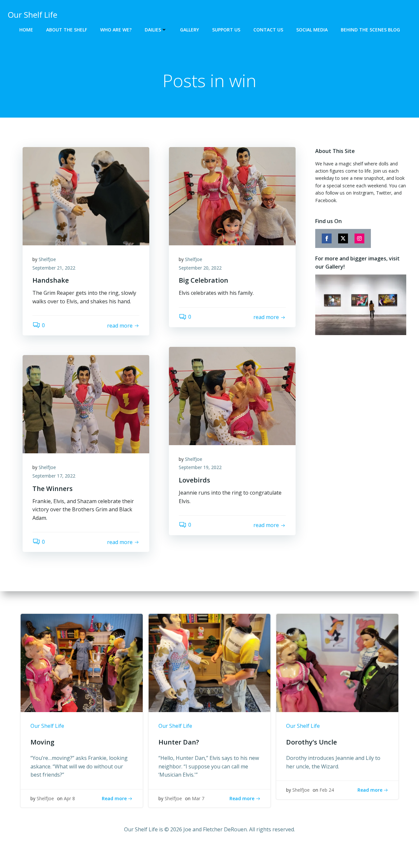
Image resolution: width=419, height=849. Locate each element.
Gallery (189, 30)
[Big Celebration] (232, 195)
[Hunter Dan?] (210, 662)
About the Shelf (66, 30)
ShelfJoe (47, 259)
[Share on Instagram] (359, 238)
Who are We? (116, 30)
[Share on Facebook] (327, 238)
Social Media (312, 30)
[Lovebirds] (232, 395)
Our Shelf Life (47, 725)
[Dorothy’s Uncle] (337, 662)
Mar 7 (198, 798)
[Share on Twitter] (343, 238)
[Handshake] (86, 195)
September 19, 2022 (200, 467)
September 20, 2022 (200, 268)
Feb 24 (326, 790)
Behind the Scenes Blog (370, 30)
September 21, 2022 (53, 268)
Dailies (153, 30)
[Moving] (82, 662)
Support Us (226, 30)
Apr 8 (69, 798)
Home (26, 30)
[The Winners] (86, 403)
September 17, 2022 (53, 476)
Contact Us (268, 30)
